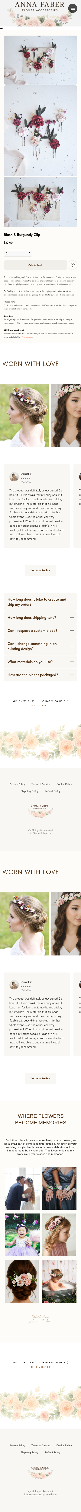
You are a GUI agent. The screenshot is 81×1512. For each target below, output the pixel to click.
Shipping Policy (29, 991)
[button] (40, 770)
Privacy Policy (17, 984)
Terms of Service (40, 984)
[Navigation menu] (73, 8)
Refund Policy (52, 991)
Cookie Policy (64, 984)
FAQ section (26, 537)
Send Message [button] (40, 906)
